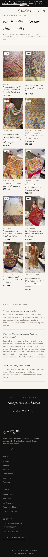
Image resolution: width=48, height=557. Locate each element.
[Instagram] (4, 449)
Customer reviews (10, 511)
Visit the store (8, 503)
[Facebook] (8, 449)
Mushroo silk (7, 478)
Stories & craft (8, 495)
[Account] (38, 11)
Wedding (6, 482)
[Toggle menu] (5, 11)
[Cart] (43, 11)
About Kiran (7, 499)
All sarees (6, 461)
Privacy (31, 554)
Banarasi (6, 465)
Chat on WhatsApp (25, 411)
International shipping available (14, 4)
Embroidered (8, 474)
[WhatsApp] (12, 449)
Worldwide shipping (10, 507)
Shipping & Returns (20, 554)
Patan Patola (7, 470)
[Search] (33, 11)
